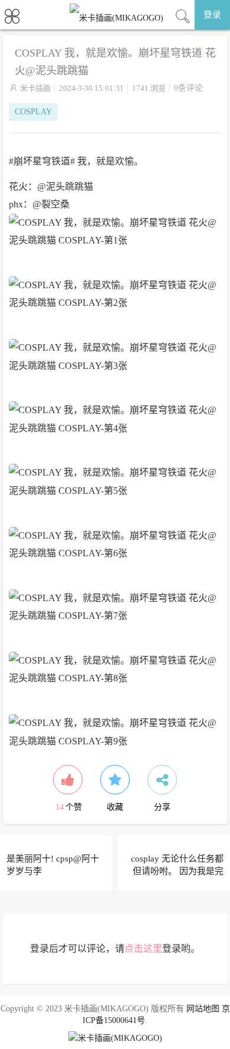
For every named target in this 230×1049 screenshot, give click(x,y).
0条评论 (188, 88)
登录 (212, 14)
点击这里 (143, 949)
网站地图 (202, 1008)
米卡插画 (35, 88)
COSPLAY (33, 111)
